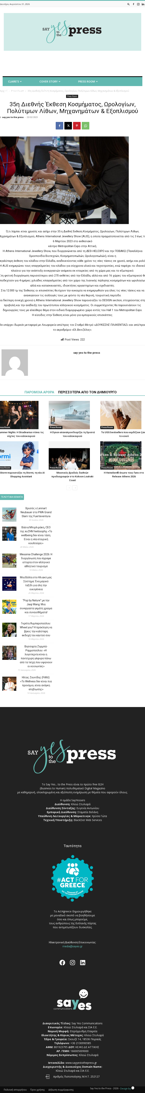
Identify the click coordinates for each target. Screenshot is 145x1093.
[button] (128, 4)
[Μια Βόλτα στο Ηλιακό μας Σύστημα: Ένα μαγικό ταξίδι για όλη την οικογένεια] (6, 584)
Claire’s (13, 81)
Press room (86, 81)
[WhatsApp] (85, 125)
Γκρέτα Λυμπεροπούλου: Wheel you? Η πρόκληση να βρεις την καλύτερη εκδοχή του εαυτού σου (36, 629)
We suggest (12, 91)
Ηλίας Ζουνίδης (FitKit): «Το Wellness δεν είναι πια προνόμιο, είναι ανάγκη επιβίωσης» (36, 683)
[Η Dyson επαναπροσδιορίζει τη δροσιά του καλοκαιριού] (72, 415)
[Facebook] (133, 4)
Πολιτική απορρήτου (15, 1089)
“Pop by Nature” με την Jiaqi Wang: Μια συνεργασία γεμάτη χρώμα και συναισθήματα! (36, 606)
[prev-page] (68, 487)
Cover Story (48, 81)
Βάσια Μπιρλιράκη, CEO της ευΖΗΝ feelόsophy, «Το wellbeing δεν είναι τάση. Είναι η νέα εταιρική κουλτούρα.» (36, 535)
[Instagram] (138, 4)
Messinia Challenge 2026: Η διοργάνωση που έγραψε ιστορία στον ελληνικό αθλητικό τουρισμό (36, 560)
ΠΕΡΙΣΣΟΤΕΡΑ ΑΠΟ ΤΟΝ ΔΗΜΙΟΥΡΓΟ (87, 392)
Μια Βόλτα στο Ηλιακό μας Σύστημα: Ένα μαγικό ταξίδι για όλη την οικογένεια (36, 583)
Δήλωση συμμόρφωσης (61, 1089)
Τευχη (46, 91)
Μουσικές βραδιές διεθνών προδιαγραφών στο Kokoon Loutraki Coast (72, 476)
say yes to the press (13, 117)
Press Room (55, 427)
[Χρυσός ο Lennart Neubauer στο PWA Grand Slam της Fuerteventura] (6, 515)
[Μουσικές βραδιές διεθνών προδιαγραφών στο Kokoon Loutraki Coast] (72, 455)
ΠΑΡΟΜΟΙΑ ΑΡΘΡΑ (39, 392)
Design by (125, 1088)
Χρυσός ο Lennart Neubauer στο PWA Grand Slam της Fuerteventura (36, 512)
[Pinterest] (77, 125)
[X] (68, 125)
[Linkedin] (143, 4)
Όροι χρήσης (37, 1089)
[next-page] (74, 487)
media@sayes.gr (72, 946)
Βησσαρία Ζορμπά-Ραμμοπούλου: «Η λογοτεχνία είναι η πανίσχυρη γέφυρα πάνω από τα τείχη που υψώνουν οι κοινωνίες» (36, 656)
